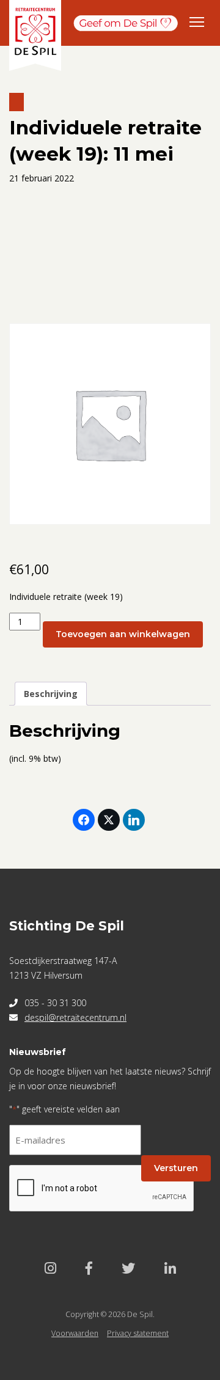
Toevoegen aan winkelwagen (123, 634)
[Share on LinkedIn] (134, 820)
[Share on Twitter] (109, 820)
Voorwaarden (74, 1333)
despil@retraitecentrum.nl (75, 1017)
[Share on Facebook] (84, 820)
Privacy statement (138, 1333)
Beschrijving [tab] (51, 693)
